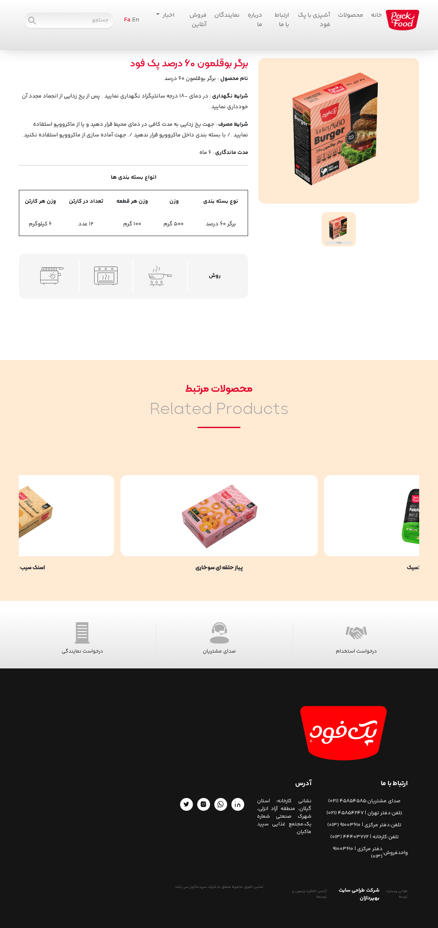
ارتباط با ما (282, 20)
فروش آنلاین (198, 20)
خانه (376, 15)
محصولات (350, 15)
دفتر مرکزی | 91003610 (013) (358, 825)
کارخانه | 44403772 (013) (358, 837)
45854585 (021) (347, 801)
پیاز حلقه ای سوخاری (219, 568)
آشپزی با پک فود (314, 20)
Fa (127, 20)
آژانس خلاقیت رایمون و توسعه (309, 894)
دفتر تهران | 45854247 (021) (358, 813)
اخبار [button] (168, 15)
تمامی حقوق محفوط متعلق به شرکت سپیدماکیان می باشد (219, 887)
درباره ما (255, 20)
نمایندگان (227, 15)
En (135, 20)
